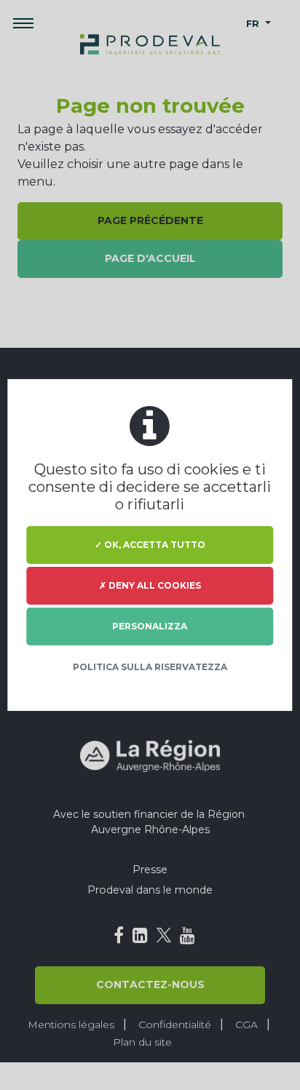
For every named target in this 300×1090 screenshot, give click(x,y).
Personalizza (149, 626)
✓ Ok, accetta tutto (150, 544)
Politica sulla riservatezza (150, 666)
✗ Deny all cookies (150, 585)
